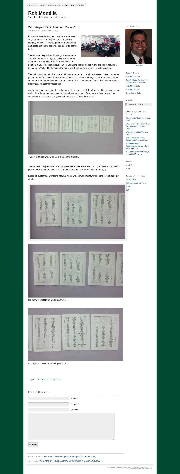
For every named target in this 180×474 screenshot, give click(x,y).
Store (65, 5)
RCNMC (128, 187)
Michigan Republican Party (135, 183)
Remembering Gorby (133, 93)
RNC (127, 190)
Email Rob (139, 66)
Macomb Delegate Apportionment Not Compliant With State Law (137, 146)
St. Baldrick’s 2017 (132, 76)
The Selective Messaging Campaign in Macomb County (70, 457)
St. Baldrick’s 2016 (132, 86)
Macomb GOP (130, 179)
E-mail (74, 404)
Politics (40, 5)
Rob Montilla (42, 13)
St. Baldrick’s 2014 (132, 89)
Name (74, 398)
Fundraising (53, 5)
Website (75, 410)
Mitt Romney (43, 379)
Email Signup (78, 5)
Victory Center (55, 379)
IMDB (127, 169)
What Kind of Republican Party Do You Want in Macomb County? (69, 461)
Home (30, 5)
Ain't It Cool (129, 165)
